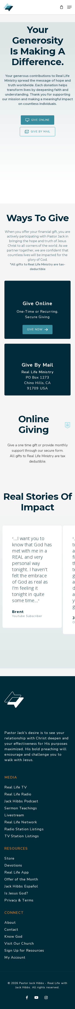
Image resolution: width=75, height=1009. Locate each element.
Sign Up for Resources (24, 950)
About (10, 922)
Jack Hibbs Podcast (21, 801)
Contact (11, 929)
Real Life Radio (17, 794)
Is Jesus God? (16, 893)
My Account (14, 957)
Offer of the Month (21, 879)
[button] (69, 7)
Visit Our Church (19, 943)
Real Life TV (15, 787)
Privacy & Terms (18, 900)
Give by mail (40, 131)
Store (9, 858)
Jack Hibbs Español (21, 886)
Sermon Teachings (20, 808)
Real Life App (16, 872)
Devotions (13, 865)
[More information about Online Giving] (67, 425)
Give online (40, 120)
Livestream (14, 815)
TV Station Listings (21, 836)
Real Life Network (20, 822)
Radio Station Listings (23, 829)
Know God (13, 936)
